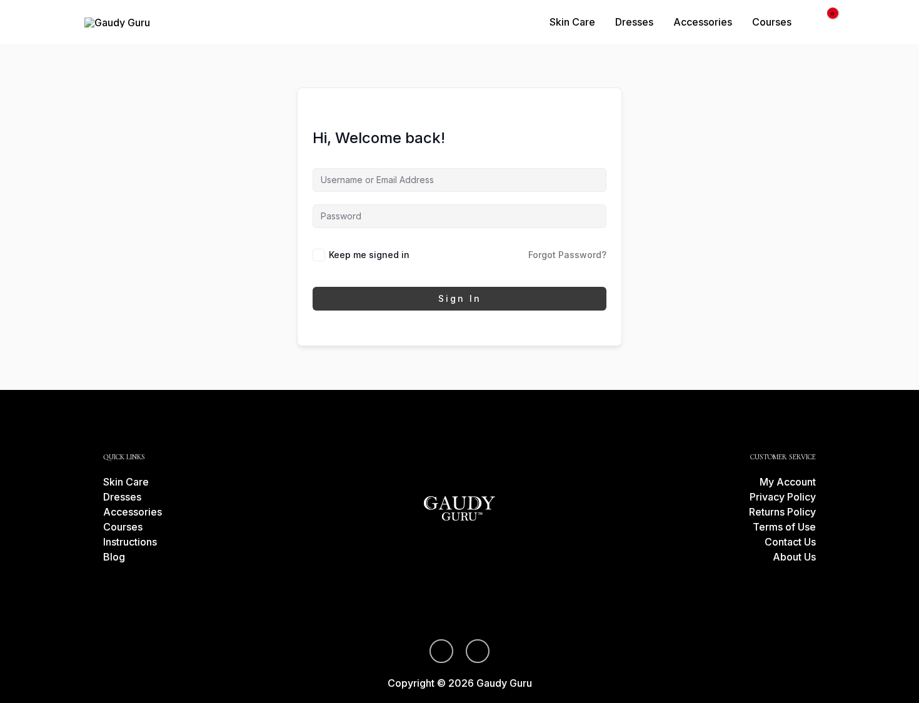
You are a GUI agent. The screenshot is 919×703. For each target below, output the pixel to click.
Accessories (702, 22)
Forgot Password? (567, 254)
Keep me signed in (369, 254)
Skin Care (572, 22)
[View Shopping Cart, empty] (824, 21)
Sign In (459, 298)
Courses (771, 22)
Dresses (634, 22)
